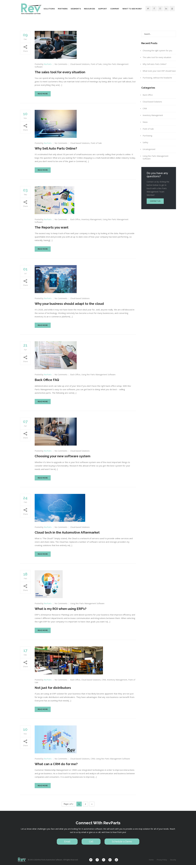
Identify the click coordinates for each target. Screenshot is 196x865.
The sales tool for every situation (60, 72)
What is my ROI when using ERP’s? (60, 609)
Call (91, 841)
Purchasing (147, 135)
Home (151, 860)
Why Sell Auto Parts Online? (56, 148)
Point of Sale (96, 64)
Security (173, 860)
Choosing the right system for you (157, 50)
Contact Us (155, 201)
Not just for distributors (53, 688)
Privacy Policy (162, 860)
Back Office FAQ (47, 380)
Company (114, 9)
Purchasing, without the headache (157, 77)
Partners (62, 9)
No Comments (61, 64)
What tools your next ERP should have (159, 71)
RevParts (48, 64)
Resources (89, 9)
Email (67, 841)
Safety (145, 142)
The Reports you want (51, 227)
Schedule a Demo (122, 841)
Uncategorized (149, 149)
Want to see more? (132, 9)
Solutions (49, 9)
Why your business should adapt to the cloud (69, 304)
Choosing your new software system (62, 456)
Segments (76, 9)
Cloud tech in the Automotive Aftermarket (67, 532)
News (145, 122)
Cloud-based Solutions (80, 64)
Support (102, 9)
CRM (104, 679)
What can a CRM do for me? (56, 764)
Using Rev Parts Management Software (98, 374)
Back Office (75, 219)
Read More (43, 94)
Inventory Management (91, 219)
